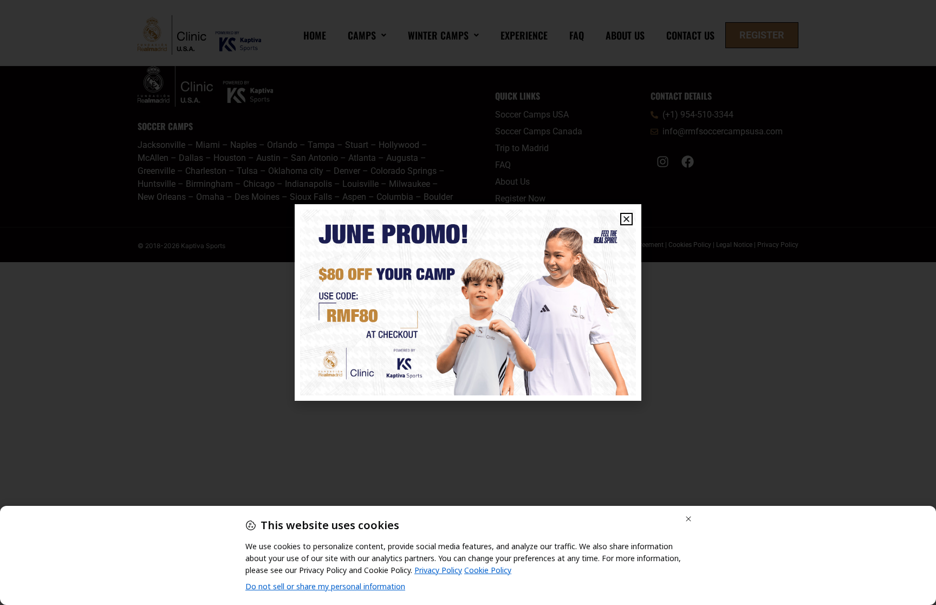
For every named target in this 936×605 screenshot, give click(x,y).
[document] (468, 302)
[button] (626, 219)
